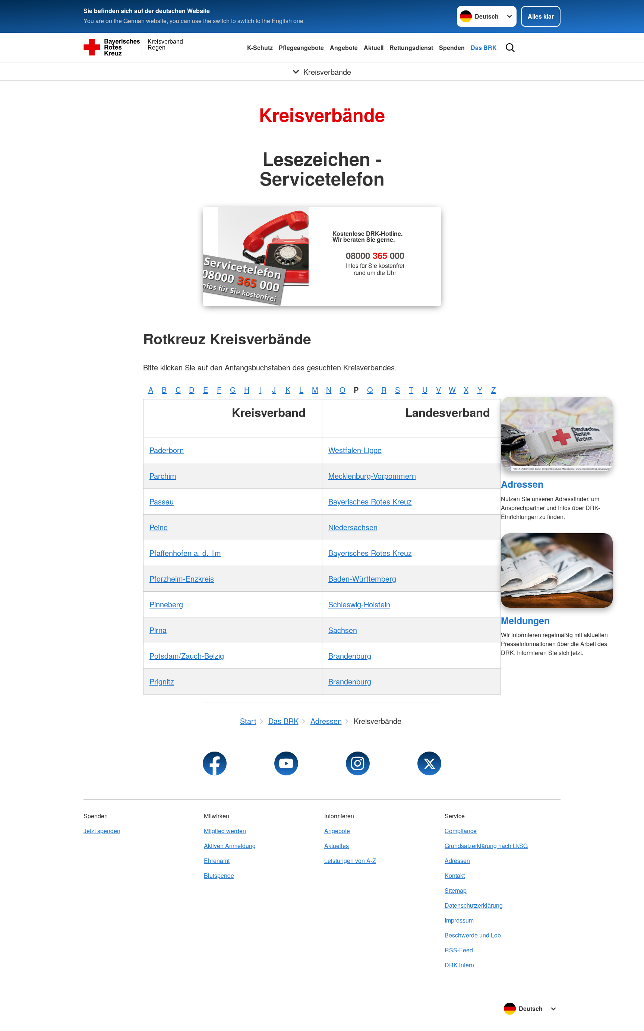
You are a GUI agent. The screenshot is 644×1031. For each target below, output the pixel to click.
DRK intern (459, 965)
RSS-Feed (459, 950)
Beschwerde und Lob (473, 935)
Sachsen (342, 629)
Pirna (158, 629)
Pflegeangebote (301, 47)
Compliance (461, 830)
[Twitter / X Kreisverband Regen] (429, 763)
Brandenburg (349, 655)
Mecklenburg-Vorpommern (372, 475)
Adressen (522, 484)
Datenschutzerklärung (474, 905)
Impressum (459, 920)
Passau (161, 501)
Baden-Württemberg (362, 578)
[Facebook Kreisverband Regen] (215, 763)
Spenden (452, 47)
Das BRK (484, 47)
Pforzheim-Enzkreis (181, 578)
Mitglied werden (225, 830)
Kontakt (455, 875)
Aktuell (373, 47)
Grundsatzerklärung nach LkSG (486, 845)
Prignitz (161, 681)
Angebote (344, 47)
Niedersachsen (353, 527)
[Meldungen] (557, 570)
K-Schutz (260, 47)
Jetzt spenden (101, 830)
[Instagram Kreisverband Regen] (358, 763)
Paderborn (166, 450)
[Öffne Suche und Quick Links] (510, 48)
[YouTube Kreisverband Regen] (286, 763)
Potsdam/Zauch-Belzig (186, 655)
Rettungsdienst (411, 47)
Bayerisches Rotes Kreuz (370, 501)
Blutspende (219, 875)
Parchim (162, 475)
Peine (158, 527)
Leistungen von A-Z (350, 860)
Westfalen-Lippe (355, 450)
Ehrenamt (217, 860)
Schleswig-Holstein (359, 604)
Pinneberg (166, 604)
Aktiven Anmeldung (230, 845)
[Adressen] (557, 434)
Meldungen (525, 620)
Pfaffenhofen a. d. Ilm (185, 552)
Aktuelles (336, 845)
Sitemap (456, 890)
